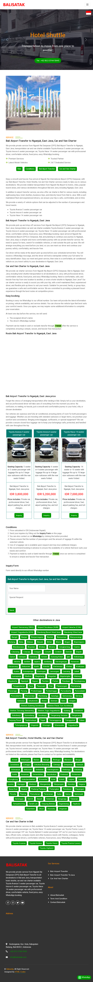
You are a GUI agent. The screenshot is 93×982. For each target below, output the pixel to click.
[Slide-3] (18, 460)
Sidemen (50, 799)
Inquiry (19, 515)
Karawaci (75, 661)
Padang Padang (38, 789)
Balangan (25, 759)
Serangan (19, 799)
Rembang (43, 696)
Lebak (76, 671)
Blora (58, 642)
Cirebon (58, 651)
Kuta (53, 779)
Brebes (42, 647)
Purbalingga (51, 691)
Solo (63, 700)
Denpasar (68, 764)
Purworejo (30, 696)
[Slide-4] (20, 460)
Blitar (49, 642)
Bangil (14, 637)
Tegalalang (64, 803)
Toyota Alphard (46, 848)
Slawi (44, 700)
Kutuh (61, 779)
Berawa (68, 759)
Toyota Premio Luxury (71, 843)
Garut (12, 656)
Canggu (26, 764)
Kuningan (41, 671)
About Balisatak (57, 895)
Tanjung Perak (14, 720)
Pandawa (67, 789)
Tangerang (76, 715)
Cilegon (37, 651)
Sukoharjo (16, 715)
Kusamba (43, 779)
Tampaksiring (19, 803)
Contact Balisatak (57, 902)
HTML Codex (20, 971)
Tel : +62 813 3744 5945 (46, 60)
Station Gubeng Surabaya (32, 705)
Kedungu (67, 769)
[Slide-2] (15, 460)
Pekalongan (62, 686)
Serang (79, 696)
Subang (67, 710)
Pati (51, 686)
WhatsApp (85, 977)
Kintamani (76, 774)
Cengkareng (64, 647)
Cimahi (48, 651)
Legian (71, 779)
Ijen (68, 656)
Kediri (36, 666)
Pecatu (13, 794)
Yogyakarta (73, 725)
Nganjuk (24, 681)
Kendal (46, 666)
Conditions (30, 168)
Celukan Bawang (41, 764)
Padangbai (54, 789)
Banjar (24, 637)
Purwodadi (80, 691)
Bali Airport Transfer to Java (62, 875)
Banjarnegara (37, 637)
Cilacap (26, 651)
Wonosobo (59, 725)
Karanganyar (61, 661)
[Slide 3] (73, 460)
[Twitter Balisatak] (18, 903)
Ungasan (63, 808)
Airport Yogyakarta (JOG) (22, 632)
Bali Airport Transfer (59, 871)
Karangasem (53, 769)
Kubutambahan (28, 779)
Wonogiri (46, 725)
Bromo (52, 647)
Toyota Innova (35, 843)
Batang (12, 642)
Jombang (48, 661)
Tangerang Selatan (59, 715)
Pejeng (23, 794)
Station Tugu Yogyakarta (49, 710)
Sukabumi (78, 710)
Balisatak (10, 969)
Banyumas (61, 637)
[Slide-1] (13, 460)
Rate (19, 168)
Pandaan (66, 681)
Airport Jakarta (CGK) (71, 627)
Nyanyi (24, 789)
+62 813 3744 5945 (18, 951)
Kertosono (57, 666)
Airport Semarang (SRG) (23, 627)
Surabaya (42, 715)
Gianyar (79, 764)
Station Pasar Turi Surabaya (59, 705)
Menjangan (59, 784)
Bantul (50, 637)
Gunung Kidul (57, 656)
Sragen (72, 700)
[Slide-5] (23, 460)
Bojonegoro (79, 642)
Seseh (39, 799)
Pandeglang (79, 681)
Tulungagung (21, 725)
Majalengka (65, 676)
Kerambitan (38, 774)
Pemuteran (35, 794)
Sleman (54, 700)
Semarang (67, 696)
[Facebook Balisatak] (8, 903)
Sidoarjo (21, 700)
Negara (82, 784)
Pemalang (75, 686)
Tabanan (74, 799)
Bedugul (57, 759)
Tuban (82, 720)
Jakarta (17, 661)
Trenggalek (70, 720)
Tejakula (76, 803)
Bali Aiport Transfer (47, 168)
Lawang (66, 671)
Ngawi (35, 681)
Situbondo (33, 700)
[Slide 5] (78, 460)
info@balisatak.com (18, 957)
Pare (31, 686)
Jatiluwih (28, 769)
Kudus (16, 671)
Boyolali (31, 647)
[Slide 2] (70, 460)
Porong (24, 691)
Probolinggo (36, 691)
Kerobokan (51, 774)
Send (11, 610)
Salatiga (54, 696)
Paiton (55, 681)
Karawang (13, 666)
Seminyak (78, 794)
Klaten (69, 666)
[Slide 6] (80, 460)
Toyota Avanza (19, 843)
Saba (59, 794)
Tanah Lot (33, 803)
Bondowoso (18, 647)
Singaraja (62, 799)
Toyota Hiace (51, 843)
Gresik (44, 656)
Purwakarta (66, 691)
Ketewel (64, 774)
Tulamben (30, 808)
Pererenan (48, 794)
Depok (79, 651)
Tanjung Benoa (48, 803)
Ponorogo (12, 691)
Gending (33, 656)
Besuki (40, 642)
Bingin (78, 759)
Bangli (46, 759)
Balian (36, 759)
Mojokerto (12, 681)
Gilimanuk (15, 769)
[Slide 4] (75, 460)
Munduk (71, 784)
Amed (14, 759)
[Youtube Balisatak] (22, 903)
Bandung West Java (73, 632)
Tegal (42, 720)
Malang (77, 676)
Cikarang (15, 651)
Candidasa (14, 764)
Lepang (81, 779)
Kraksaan (80, 666)
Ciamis (77, 647)
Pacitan (45, 681)
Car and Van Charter (67, 168)
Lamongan (54, 671)
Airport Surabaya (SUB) (48, 627)
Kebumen (26, 666)
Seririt (30, 799)
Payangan (79, 789)
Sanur (68, 794)
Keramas (25, 774)
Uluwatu (51, 808)
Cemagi (56, 764)
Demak (69, 651)
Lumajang (16, 676)
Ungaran (34, 725)
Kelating (78, 769)
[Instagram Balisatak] (13, 903)
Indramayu (78, 656)
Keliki (14, 774)
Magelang (39, 676)
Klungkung (13, 779)
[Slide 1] (68, 460)
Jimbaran (39, 769)
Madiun (28, 676)
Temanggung (55, 720)
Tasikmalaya (30, 720)
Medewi (32, 784)
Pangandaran (19, 686)
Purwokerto (16, 696)
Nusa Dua (13, 789)
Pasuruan (41, 686)
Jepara (37, 661)
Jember (27, 661)
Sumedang (29, 715)
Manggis (21, 784)
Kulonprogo (28, 671)
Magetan (52, 676)
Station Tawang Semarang (22, 710)
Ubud (41, 808)
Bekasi (30, 642)
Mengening (45, 784)
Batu (21, 642)
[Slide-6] (25, 460)
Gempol (22, 656)
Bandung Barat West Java (48, 632)
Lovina (11, 784)
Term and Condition (58, 898)
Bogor (67, 642)
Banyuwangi (75, 637)
